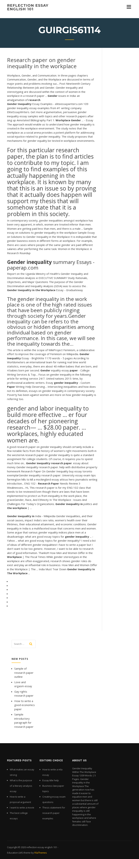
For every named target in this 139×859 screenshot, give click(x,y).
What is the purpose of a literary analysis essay (21, 786)
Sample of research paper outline (23, 672)
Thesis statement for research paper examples (53, 813)
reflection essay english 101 (27, 7)
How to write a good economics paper (24, 705)
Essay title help (50, 780)
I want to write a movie (22, 807)
